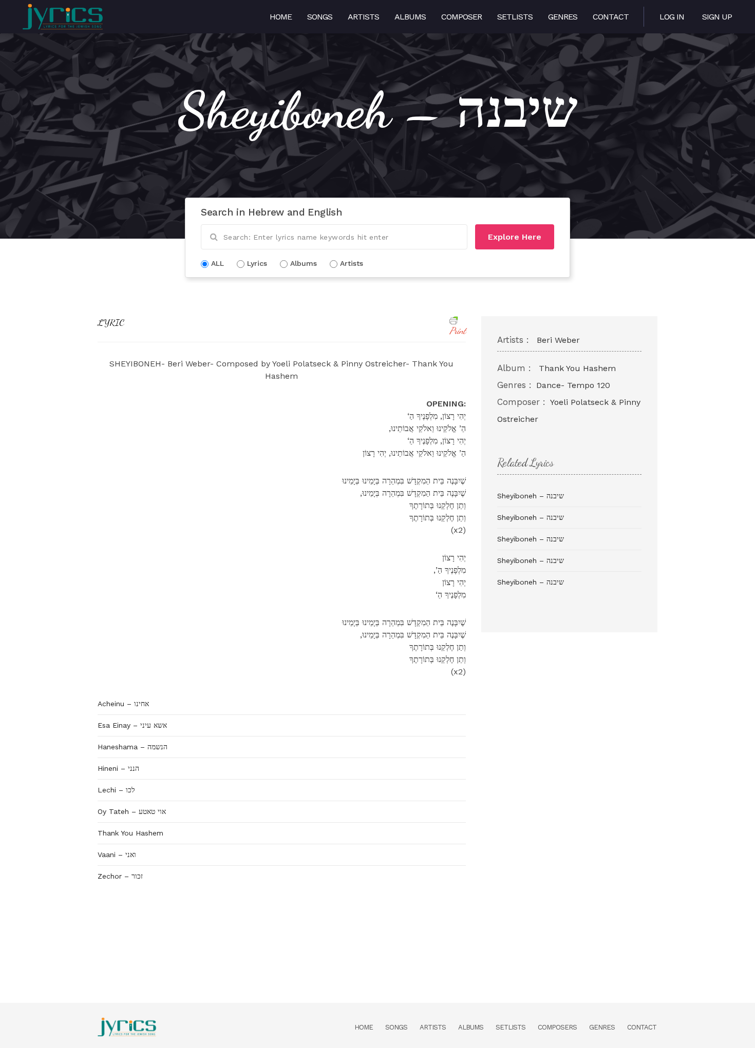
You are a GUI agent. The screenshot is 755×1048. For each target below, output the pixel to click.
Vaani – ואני (117, 854)
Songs (319, 17)
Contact (611, 17)
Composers (557, 1027)
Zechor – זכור (120, 876)
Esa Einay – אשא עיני (132, 725)
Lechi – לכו (116, 790)
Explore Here (514, 237)
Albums (410, 17)
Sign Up (717, 17)
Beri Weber (558, 340)
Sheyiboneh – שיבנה (530, 496)
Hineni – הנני (118, 768)
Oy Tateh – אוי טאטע (132, 811)
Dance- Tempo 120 (573, 385)
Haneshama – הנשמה (132, 747)
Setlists (515, 17)
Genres (562, 17)
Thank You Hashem (130, 833)
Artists (363, 17)
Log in (671, 17)
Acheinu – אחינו (123, 704)
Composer (461, 17)
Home (281, 17)
